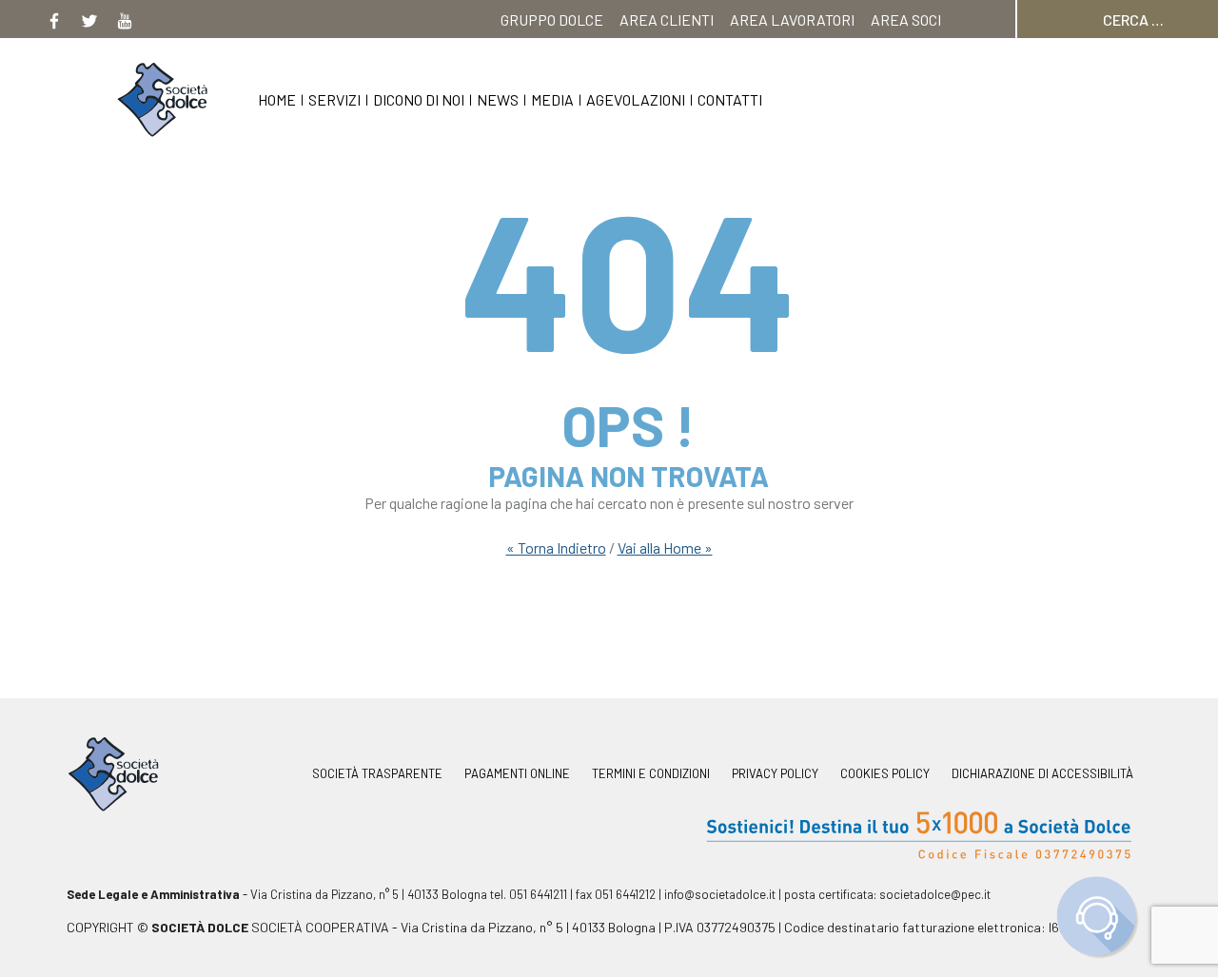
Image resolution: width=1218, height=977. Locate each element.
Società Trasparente (377, 774)
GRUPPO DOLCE (552, 19)
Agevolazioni (635, 99)
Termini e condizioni (651, 774)
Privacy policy (775, 774)
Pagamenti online (517, 774)
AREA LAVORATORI (792, 19)
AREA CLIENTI (666, 19)
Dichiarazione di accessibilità (1042, 774)
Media (552, 99)
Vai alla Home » (665, 547)
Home (277, 99)
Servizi (334, 99)
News (498, 99)
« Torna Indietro (556, 547)
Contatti (729, 99)
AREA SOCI (906, 19)
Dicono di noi (418, 99)
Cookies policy (885, 774)
